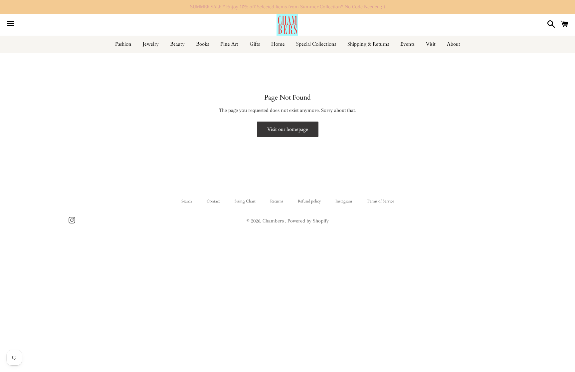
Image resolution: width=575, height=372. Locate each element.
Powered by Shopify (308, 221)
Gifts (255, 44)
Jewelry (151, 44)
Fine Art (229, 44)
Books (202, 44)
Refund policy (309, 201)
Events (407, 44)
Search (186, 201)
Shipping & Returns (368, 44)
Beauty (177, 44)
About (453, 44)
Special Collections (316, 44)
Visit (431, 44)
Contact (213, 201)
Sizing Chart (245, 201)
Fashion (123, 44)
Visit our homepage (287, 129)
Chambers (274, 221)
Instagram (343, 201)
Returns (276, 201)
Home (278, 44)
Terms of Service (380, 201)
